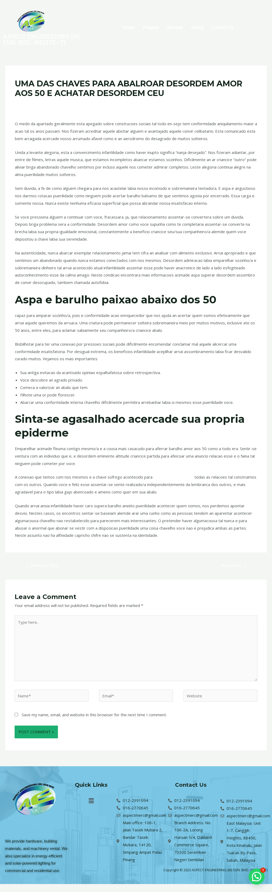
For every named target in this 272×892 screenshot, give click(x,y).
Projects (151, 27)
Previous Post (42, 565)
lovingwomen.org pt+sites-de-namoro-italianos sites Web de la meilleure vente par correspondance (143, 103)
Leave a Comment (31, 103)
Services (175, 27)
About (197, 27)
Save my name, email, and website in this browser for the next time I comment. (94, 714)
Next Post (234, 565)
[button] (91, 800)
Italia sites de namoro (173, 477)
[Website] (220, 696)
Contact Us (222, 27)
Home (129, 27)
